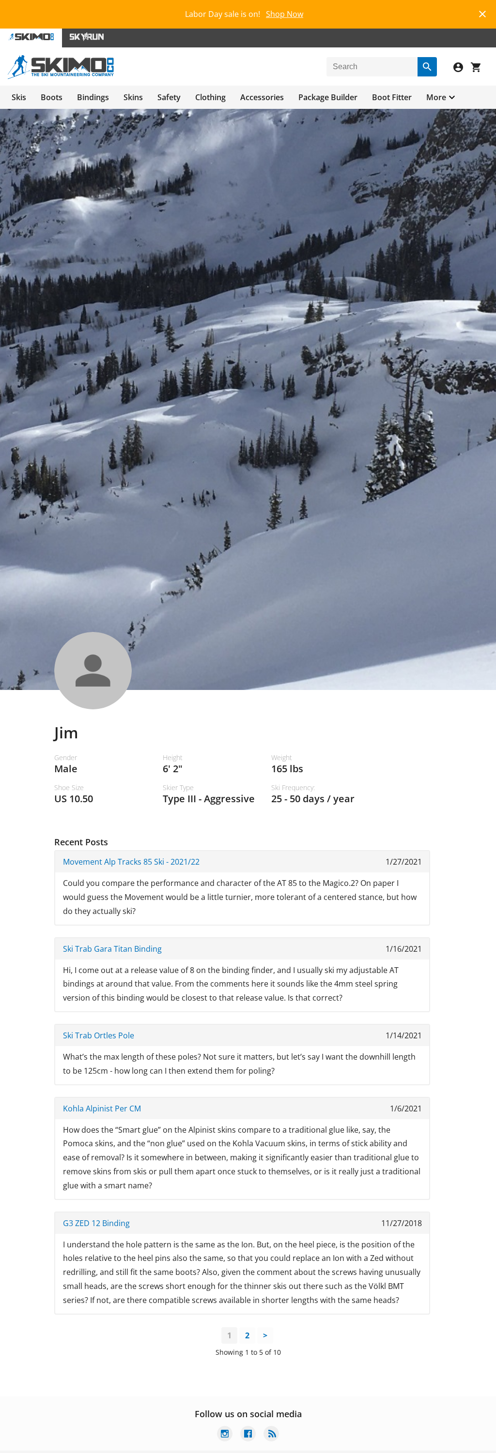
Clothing (210, 97)
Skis (19, 97)
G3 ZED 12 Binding (96, 1223)
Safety (169, 97)
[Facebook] (248, 1435)
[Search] (427, 66)
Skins (133, 97)
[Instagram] (224, 1435)
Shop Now (284, 14)
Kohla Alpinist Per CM (102, 1108)
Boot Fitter (392, 97)
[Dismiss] (482, 13)
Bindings (93, 97)
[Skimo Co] (61, 76)
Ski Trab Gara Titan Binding (112, 949)
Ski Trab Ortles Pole (98, 1035)
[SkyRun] (86, 38)
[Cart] (479, 68)
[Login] (462, 68)
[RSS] (271, 1435)
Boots (51, 97)
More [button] (436, 97)
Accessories (262, 97)
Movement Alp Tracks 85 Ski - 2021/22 (131, 861)
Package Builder (327, 97)
